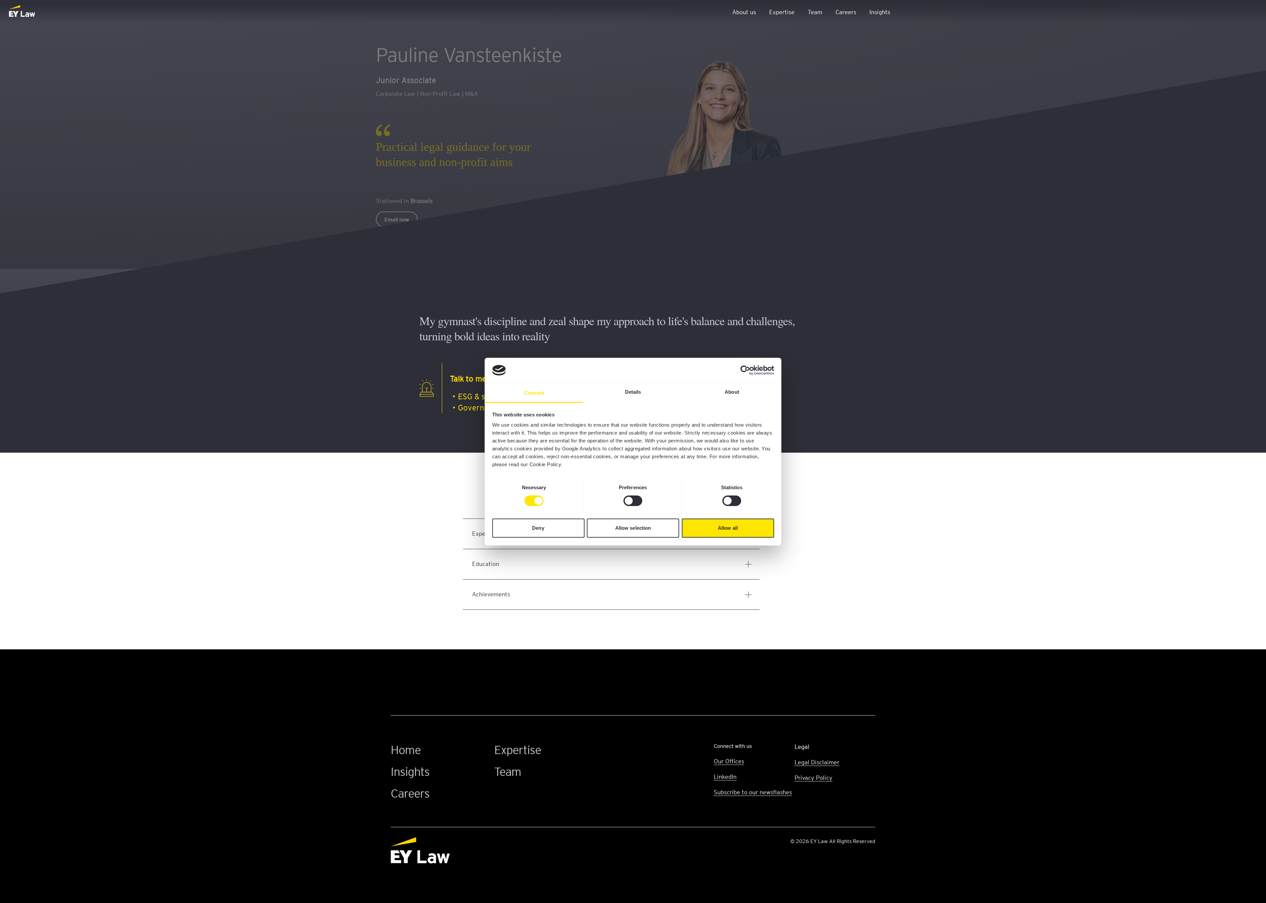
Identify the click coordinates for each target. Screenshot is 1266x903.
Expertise (782, 11)
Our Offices (729, 761)
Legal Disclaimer (817, 762)
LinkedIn (725, 776)
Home (406, 749)
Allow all (728, 528)
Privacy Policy (813, 777)
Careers (845, 11)
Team (815, 11)
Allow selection (633, 528)
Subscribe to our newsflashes (753, 792)
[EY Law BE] (22, 11)
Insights (879, 11)
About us (744, 11)
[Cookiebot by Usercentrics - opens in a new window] (745, 370)
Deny (538, 528)
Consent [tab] (534, 393)
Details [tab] (633, 392)
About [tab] (732, 392)
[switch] (632, 500)
